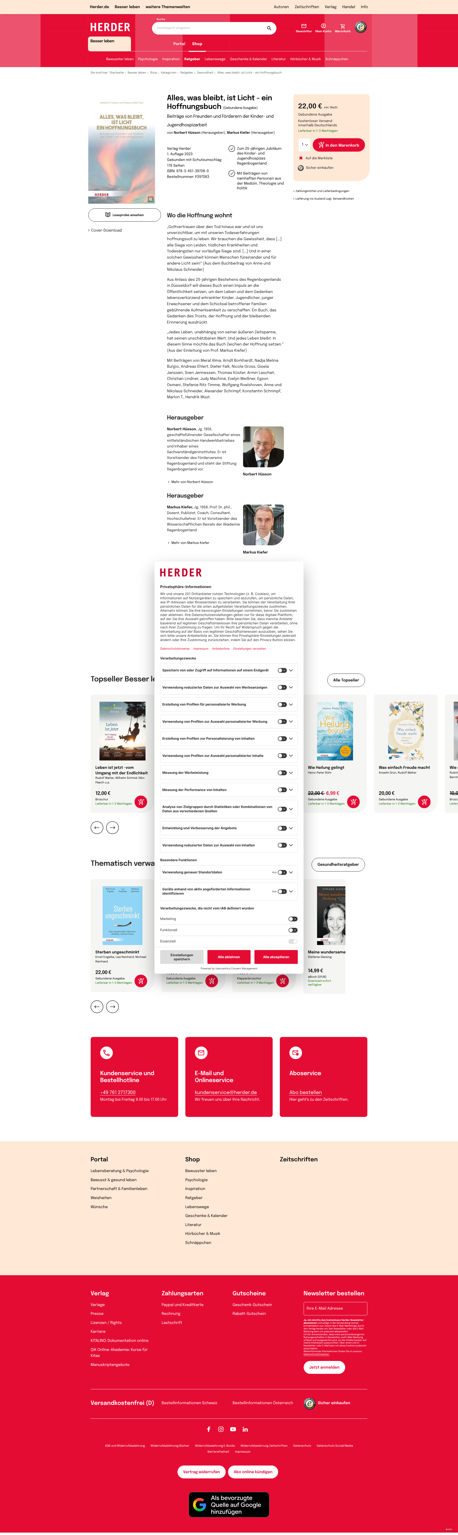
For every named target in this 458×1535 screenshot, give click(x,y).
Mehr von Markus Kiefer (190, 543)
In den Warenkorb (342, 145)
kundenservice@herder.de (226, 1092)
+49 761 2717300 (117, 1092)
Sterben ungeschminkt (117, 952)
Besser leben (127, 7)
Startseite (117, 72)
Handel (348, 7)
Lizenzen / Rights (106, 1323)
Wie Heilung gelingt (326, 768)
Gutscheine (249, 1294)
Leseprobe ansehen (128, 215)
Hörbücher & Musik (305, 59)
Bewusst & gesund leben (114, 1180)
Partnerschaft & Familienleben (119, 1189)
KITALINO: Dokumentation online (120, 1341)
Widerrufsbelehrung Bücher (170, 1446)
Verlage (98, 1305)
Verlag (331, 7)
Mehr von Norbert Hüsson (192, 482)
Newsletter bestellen (334, 1294)
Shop (197, 44)
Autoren (281, 7)
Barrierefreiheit (218, 1451)
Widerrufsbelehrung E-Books (215, 1446)
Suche (161, 19)
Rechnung (171, 1314)
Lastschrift (172, 1323)
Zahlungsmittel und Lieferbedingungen (322, 191)
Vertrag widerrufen (201, 1472)
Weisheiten (101, 1198)
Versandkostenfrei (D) (122, 1403)
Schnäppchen (336, 59)
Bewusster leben (120, 59)
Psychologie (148, 59)
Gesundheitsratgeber (338, 865)
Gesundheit (205, 72)
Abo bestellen (305, 1092)
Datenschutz (302, 1446)
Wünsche (99, 1207)
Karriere (98, 1332)
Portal (179, 44)
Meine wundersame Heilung (334, 952)
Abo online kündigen (253, 1472)
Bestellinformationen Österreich (263, 1403)
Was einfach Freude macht (404, 768)
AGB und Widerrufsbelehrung (125, 1446)
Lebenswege (215, 59)
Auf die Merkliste (319, 158)
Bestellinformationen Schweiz (189, 1403)
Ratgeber (192, 59)
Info (364, 7)
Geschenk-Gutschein (252, 1305)
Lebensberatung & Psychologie (120, 1171)
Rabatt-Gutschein (249, 1314)
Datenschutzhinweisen (316, 1354)
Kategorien (168, 72)
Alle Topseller (346, 680)
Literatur (279, 59)
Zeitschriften (307, 7)
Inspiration (171, 59)
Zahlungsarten (182, 1294)
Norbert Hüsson (187, 133)
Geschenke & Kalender (248, 59)
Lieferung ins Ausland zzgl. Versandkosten (325, 198)
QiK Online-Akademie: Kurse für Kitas (119, 1353)
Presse (97, 1314)
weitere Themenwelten (168, 7)
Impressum (242, 1451)
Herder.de (99, 7)
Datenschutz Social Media (335, 1446)
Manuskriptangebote (110, 1365)
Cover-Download (106, 230)
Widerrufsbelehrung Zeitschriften (264, 1446)
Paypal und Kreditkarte (183, 1305)
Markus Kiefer (238, 133)
